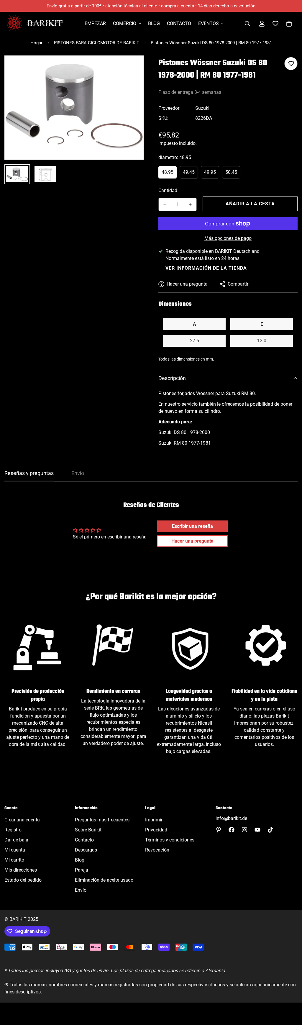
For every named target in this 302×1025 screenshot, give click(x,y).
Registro (13, 830)
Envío (80, 890)
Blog (154, 23)
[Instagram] (244, 830)
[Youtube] (257, 830)
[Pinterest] (218, 830)
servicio (190, 404)
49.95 (211, 174)
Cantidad (167, 190)
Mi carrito (14, 860)
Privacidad (156, 830)
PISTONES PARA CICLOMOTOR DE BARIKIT (96, 42)
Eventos (208, 23)
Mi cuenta (14, 850)
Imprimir (154, 820)
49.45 (190, 174)
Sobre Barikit (88, 830)
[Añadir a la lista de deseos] (291, 63)
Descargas (86, 850)
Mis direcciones (20, 870)
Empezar (95, 23)
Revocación (157, 850)
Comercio (124, 23)
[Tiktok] (270, 830)
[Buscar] (247, 23)
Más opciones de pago (228, 238)
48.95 (169, 174)
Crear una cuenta (22, 820)
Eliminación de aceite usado (104, 880)
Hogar (36, 42)
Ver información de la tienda (206, 268)
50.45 (232, 174)
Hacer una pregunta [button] (192, 541)
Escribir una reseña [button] (192, 526)
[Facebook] (231, 830)
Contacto (179, 23)
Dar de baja (16, 840)
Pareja (81, 870)
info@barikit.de (231, 818)
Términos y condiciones (169, 840)
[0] (289, 23)
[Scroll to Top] (290, 993)
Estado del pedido (23, 880)
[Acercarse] (131, 68)
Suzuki (202, 108)
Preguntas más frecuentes (102, 820)
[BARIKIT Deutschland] (33, 23)
